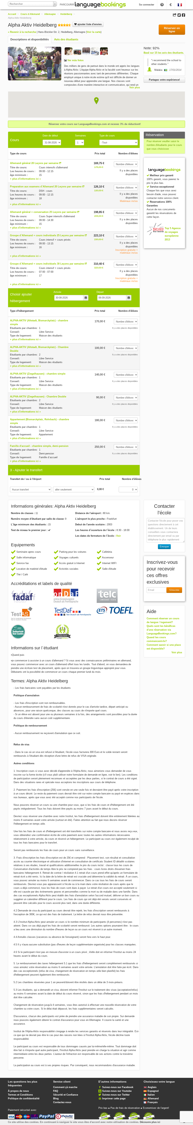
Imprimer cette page (114, 1098)
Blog (56, 1098)
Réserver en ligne (172, 29)
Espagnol (153, 1091)
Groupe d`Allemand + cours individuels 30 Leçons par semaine (47, 263)
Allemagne (50, 14)
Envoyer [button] (164, 546)
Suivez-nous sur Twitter (116, 1094)
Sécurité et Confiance (65, 1094)
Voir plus (134, 87)
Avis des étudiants (66, 39)
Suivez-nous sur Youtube (117, 1091)
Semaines (80, 135)
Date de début (50, 135)
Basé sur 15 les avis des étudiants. (164, 52)
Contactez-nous (62, 1102)
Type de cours (107, 135)
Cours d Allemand (30, 14)
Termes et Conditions (20, 1094)
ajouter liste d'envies (89, 24)
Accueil (12, 14)
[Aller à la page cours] (60, 163)
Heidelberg (66, 14)
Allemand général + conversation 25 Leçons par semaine (43, 212)
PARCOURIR (67, 4)
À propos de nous (18, 1091)
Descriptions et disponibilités (29, 39)
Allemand (153, 1098)
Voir (118, 535)
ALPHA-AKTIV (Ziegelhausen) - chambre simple (37, 373)
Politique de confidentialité (23, 1098)
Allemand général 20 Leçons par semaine (34, 163)
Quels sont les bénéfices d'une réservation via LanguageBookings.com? (162, 630)
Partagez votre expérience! (164, 79)
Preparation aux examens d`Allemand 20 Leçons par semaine (45, 186)
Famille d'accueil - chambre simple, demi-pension (39, 446)
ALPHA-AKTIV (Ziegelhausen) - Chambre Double (38, 396)
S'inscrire (174, 590)
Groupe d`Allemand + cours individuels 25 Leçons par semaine (47, 235)
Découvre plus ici (150, 1122)
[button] (96, 100)
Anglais (152, 1087)
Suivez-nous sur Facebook (117, 1087)
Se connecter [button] (146, 4)
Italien (151, 1094)
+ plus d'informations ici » (25, 178)
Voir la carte (94, 32)
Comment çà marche (65, 1087)
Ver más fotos (75, 60)
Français (153, 1102)
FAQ (55, 1091)
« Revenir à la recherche (22, 32)
